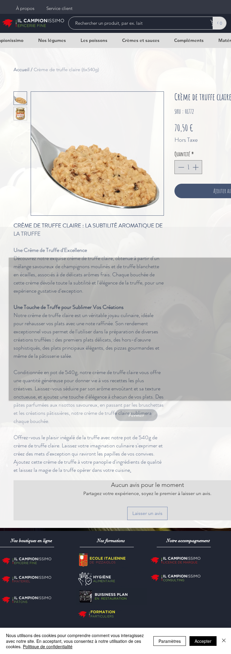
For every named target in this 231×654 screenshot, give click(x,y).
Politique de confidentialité (47, 646)
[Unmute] (27, 392)
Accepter (203, 641)
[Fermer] (223, 641)
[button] (136, 415)
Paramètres (170, 641)
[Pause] (16, 392)
